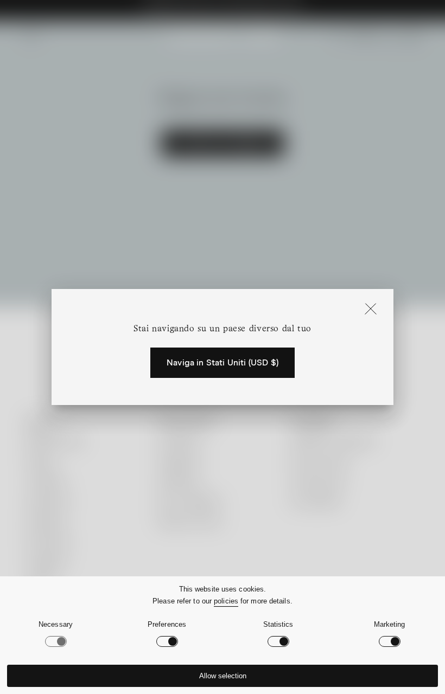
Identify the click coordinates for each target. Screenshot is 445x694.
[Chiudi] (370, 310)
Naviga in (222, 362)
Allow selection (222, 676)
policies (226, 601)
